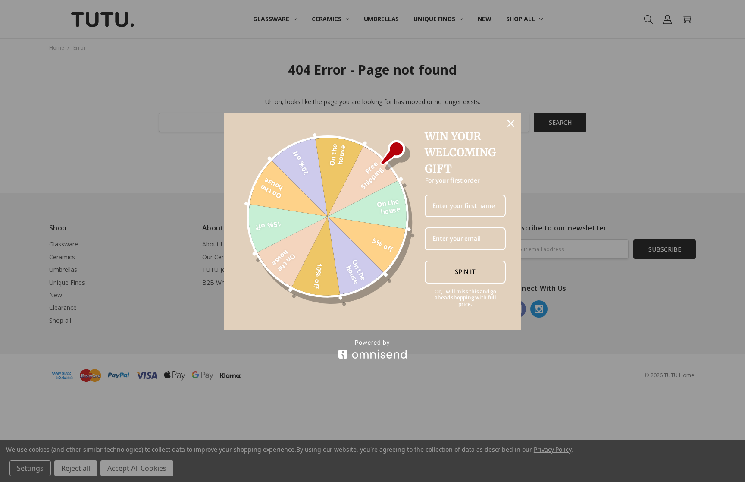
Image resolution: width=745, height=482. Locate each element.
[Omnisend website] (372, 349)
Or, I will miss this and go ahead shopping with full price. (465, 298)
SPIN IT (465, 272)
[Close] (511, 123)
